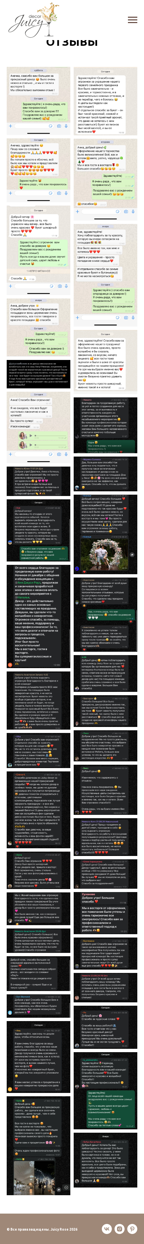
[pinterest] (132, 1229)
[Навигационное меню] (132, 20)
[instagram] (120, 1229)
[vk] (107, 1229)
